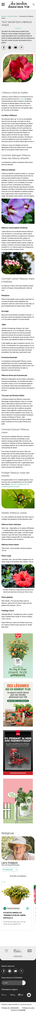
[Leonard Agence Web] (22, 1010)
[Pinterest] (21, 47)
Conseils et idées (12, 16)
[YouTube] (15, 47)
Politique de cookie (28, 1008)
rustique (21, 99)
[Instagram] (9, 47)
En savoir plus (8, 869)
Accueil (3, 16)
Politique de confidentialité (10, 1008)
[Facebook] (3, 47)
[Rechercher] (34, 4)
